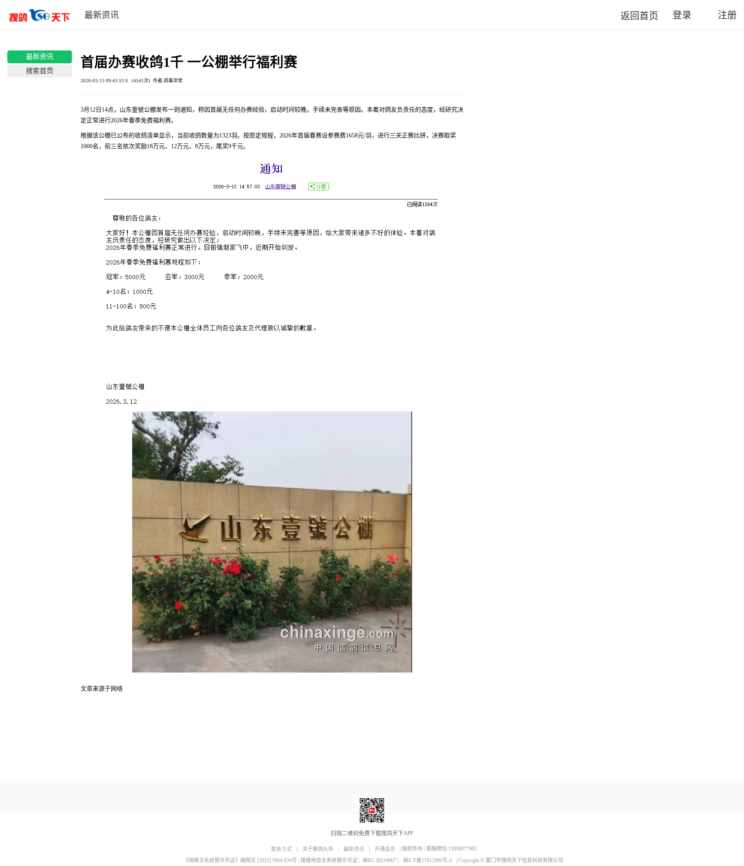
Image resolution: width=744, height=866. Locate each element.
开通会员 (385, 849)
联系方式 (281, 849)
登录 (680, 14)
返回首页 (639, 15)
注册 (726, 14)
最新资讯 (39, 56)
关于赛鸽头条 (317, 849)
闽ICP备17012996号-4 (428, 860)
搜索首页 (39, 71)
